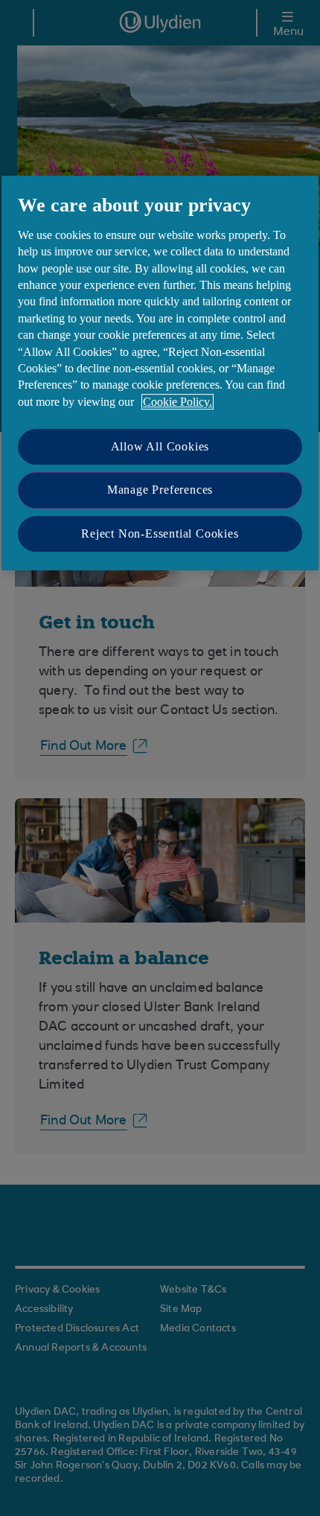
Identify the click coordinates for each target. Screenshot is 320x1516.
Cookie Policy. (177, 401)
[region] (160, 373)
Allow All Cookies (160, 446)
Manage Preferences (160, 490)
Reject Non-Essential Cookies (159, 533)
